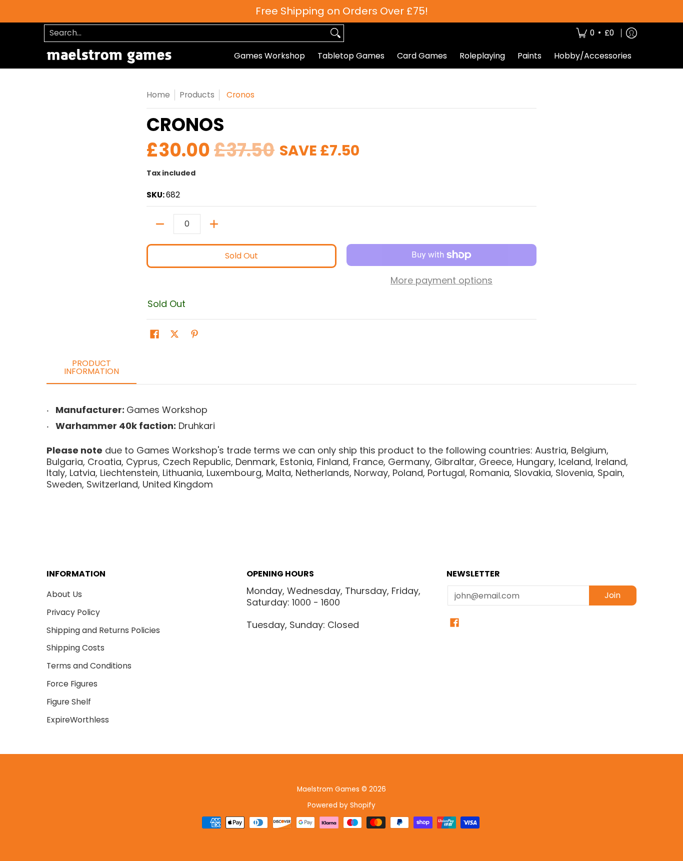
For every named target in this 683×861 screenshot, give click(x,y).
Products (197, 94)
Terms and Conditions (89, 666)
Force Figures (72, 684)
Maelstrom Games (328, 789)
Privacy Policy (73, 612)
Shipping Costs (75, 648)
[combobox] (186, 33)
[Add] (214, 224)
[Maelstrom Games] (109, 56)
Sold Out (241, 256)
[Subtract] (160, 224)
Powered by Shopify (342, 805)
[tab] (91, 370)
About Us (64, 594)
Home (158, 94)
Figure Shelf (68, 702)
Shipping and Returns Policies (103, 630)
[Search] (336, 33)
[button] (155, 335)
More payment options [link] (441, 280)
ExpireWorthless (77, 720)
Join (612, 595)
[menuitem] (595, 33)
